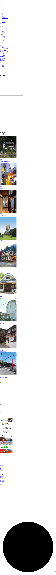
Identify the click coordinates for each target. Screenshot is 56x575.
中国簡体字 (3, 65)
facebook (3, 52)
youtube (3, 474)
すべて (3, 133)
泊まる (3, 134)
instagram (3, 53)
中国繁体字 (3, 66)
